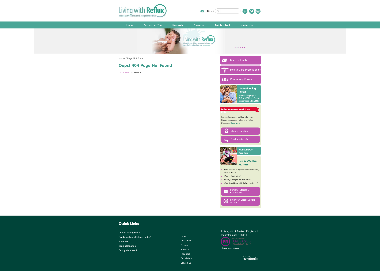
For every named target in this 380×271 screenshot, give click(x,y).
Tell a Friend (187, 258)
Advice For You (153, 24)
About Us (199, 24)
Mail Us (210, 11)
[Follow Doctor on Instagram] (258, 11)
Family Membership (128, 250)
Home (129, 24)
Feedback (185, 254)
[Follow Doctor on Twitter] (252, 11)
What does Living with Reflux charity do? (241, 183)
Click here (124, 72)
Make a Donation (239, 131)
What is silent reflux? (232, 176)
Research (177, 24)
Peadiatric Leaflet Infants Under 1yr (136, 237)
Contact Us (247, 24)
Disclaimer (186, 240)
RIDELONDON (246, 149)
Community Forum (241, 79)
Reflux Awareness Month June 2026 (235, 110)
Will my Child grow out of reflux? (237, 180)
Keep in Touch (238, 60)
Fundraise (123, 241)
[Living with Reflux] (143, 10)
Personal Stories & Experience (239, 191)
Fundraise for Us (239, 139)
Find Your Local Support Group (242, 201)
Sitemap (185, 249)
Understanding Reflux (247, 90)
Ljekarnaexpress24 (230, 248)
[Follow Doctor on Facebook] (245, 11)
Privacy (184, 245)
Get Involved (222, 24)
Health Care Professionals (245, 69)
